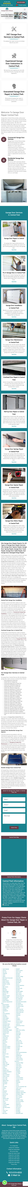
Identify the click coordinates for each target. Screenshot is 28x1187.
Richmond (18, 1037)
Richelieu (18, 1036)
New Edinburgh (19, 999)
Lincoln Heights (5, 1104)
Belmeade (4, 990)
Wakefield (18, 1089)
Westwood (18, 1103)
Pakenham (18, 1015)
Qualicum (18, 1024)
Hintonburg (4, 1082)
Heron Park (4, 1079)
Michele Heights (19, 991)
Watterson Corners (20, 1091)
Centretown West (6, 1024)
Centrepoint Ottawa (6, 1021)
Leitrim (3, 1101)
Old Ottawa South (19, 1006)
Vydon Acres (18, 1088)
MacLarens (4, 1113)
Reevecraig (18, 1033)
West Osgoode (19, 1097)
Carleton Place (5, 1007)
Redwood (18, 1031)
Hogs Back (4, 1083)
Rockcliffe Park (19, 1046)
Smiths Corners (19, 1058)
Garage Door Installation (14, 1147)
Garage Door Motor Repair (14, 1158)
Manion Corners (19, 970)
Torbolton (18, 1076)
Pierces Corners (19, 1021)
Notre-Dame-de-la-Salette (21, 1001)
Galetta (4, 1060)
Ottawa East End (19, 1009)
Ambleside (4, 973)
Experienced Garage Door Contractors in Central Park (14, 63)
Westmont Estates (20, 1101)
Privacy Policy (14, 1164)
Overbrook (18, 1013)
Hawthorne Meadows (7, 1071)
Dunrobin (4, 1049)
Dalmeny (4, 1040)
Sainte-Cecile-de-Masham (21, 1052)
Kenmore (4, 1092)
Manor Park (18, 972)
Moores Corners (19, 997)
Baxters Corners (5, 982)
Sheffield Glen (19, 1055)
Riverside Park (19, 1042)
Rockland (18, 1048)
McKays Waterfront (20, 985)
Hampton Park (5, 1070)
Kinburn (4, 1097)
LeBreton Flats (5, 1098)
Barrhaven (4, 979)
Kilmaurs (4, 1095)
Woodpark (18, 1110)
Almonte (4, 970)
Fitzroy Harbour (5, 1057)
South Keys (18, 1064)
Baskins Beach (5, 981)
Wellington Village (19, 1094)
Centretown (4, 1022)
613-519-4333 (21, 2)
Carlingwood (5, 1010)
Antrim (3, 975)
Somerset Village (19, 1063)
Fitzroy (3, 1055)
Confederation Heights (7, 1030)
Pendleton (18, 1019)
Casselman (4, 1016)
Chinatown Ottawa (6, 1027)
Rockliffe (18, 1049)
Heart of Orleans (5, 1074)
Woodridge (18, 1112)
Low (3, 1109)
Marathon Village (19, 976)
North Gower (18, 1000)
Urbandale (18, 1082)
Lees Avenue (5, 1100)
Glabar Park (4, 1063)
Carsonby (4, 1015)
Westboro (18, 1098)
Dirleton (4, 1043)
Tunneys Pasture (19, 1079)
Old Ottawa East (19, 1004)
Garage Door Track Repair (14, 1155)
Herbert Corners (5, 1076)
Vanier (17, 1083)
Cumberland (5, 1039)
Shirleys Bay (18, 1057)
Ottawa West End (19, 1012)
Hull (3, 1085)
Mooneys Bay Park (20, 996)
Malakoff (18, 969)
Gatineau (4, 1061)
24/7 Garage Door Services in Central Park (14, 35)
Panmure (18, 1018)
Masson (17, 984)
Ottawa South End (20, 1010)
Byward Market (5, 1004)
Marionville (18, 978)
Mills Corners (19, 993)
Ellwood (4, 1052)
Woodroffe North (19, 1113)
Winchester (18, 1107)
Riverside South (19, 1043)
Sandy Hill (18, 1054)
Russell (17, 1051)
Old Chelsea (18, 1003)
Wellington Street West (21, 1092)
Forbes (3, 1058)
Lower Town (5, 1110)
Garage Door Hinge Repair (14, 1157)
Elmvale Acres (5, 1054)
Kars (3, 1089)
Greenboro (4, 1068)
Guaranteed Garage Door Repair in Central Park (14, 93)
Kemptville (4, 1091)
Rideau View (18, 1040)
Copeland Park (5, 1033)
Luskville (4, 1112)
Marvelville (18, 982)
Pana (17, 1016)
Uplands (17, 1080)
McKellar (18, 987)
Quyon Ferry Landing (20, 1030)
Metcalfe (18, 990)
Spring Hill (18, 1068)
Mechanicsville (19, 988)
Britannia (4, 994)
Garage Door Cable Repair (14, 1162)
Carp (3, 1012)
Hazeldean (4, 1073)
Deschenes (4, 1042)
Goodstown (4, 1065)
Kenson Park (5, 1094)
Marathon (18, 975)
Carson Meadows (6, 1013)
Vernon (17, 1085)
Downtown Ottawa (6, 1046)
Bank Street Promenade (7, 978)
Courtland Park (5, 1036)
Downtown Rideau (6, 1048)
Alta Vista (4, 972)
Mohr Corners (19, 994)
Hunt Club (4, 1086)
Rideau (17, 1039)
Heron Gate (4, 1077)
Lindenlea (4, 1106)
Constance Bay (5, 1031)
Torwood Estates (19, 1077)
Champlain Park (5, 1025)
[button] (9, 933)
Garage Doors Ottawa (16, 1184)
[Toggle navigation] (25, 9)
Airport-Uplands (5, 969)
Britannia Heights (6, 996)
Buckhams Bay (5, 997)
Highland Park (5, 1080)
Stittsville (18, 1070)
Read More (14, 250)
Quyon (17, 1028)
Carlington (4, 1009)
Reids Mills (18, 1034)
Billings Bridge (5, 991)
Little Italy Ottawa (6, 1107)
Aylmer (3, 976)
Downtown (4, 1045)
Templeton (18, 1071)
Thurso (17, 1074)
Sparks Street (19, 1067)
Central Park (5, 1019)
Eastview (4, 1051)
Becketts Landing (6, 984)
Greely (3, 1067)
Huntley (4, 1088)
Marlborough (18, 979)
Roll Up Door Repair (14, 1151)
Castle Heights (5, 1018)
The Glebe (18, 1073)
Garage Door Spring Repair (14, 1149)
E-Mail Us (15, 1175)
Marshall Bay (18, 981)
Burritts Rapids (5, 1000)
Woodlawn (18, 1109)
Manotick (18, 973)
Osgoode (18, 1007)
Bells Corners (5, 987)
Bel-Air (3, 985)
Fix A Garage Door (14, 1145)
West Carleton (19, 1095)
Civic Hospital (5, 1028)
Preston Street (19, 1022)
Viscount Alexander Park (21, 1086)
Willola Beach (19, 1106)
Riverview (18, 1045)
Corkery (4, 1034)
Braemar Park (5, 993)
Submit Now (14, 827)
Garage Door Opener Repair (14, 1153)
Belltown (4, 988)
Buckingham (5, 999)
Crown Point (5, 1037)
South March (18, 1065)
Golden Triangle (5, 1064)
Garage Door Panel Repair (14, 1160)
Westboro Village (19, 1100)
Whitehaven (18, 1104)
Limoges (4, 1103)
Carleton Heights (6, 1006)
